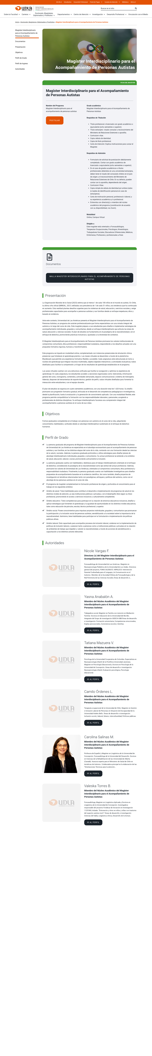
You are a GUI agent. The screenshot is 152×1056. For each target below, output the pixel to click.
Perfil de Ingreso (21, 63)
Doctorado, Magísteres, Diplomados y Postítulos (43, 14)
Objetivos (19, 52)
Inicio (17, 22)
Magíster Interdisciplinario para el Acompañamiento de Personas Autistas (26, 33)
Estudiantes (67, 2)
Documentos (20, 41)
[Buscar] (136, 8)
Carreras (25, 14)
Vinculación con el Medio (138, 14)
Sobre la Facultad (11, 14)
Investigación (97, 14)
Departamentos (64, 14)
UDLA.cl (133, 2)
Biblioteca (125, 2)
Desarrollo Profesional (81, 2)
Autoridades (20, 69)
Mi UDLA (59, 2)
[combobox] (118, 8)
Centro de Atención (81, 14)
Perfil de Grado (21, 58)
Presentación (20, 47)
